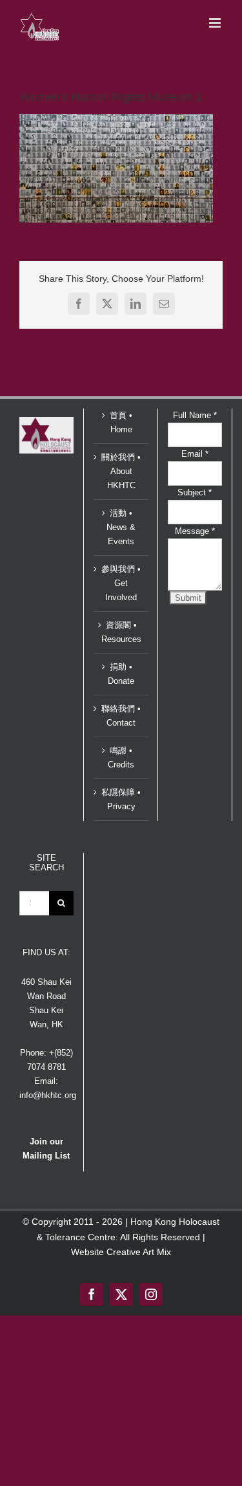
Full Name (195, 415)
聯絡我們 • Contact (121, 716)
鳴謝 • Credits (121, 757)
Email (194, 454)
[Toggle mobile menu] (216, 23)
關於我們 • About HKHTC (121, 471)
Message (195, 531)
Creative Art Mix (138, 1252)
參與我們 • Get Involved (121, 583)
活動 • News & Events (121, 527)
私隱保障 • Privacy (121, 799)
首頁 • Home (121, 422)
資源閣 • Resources (121, 632)
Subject (194, 492)
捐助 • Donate (121, 674)
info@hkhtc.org (47, 1095)
